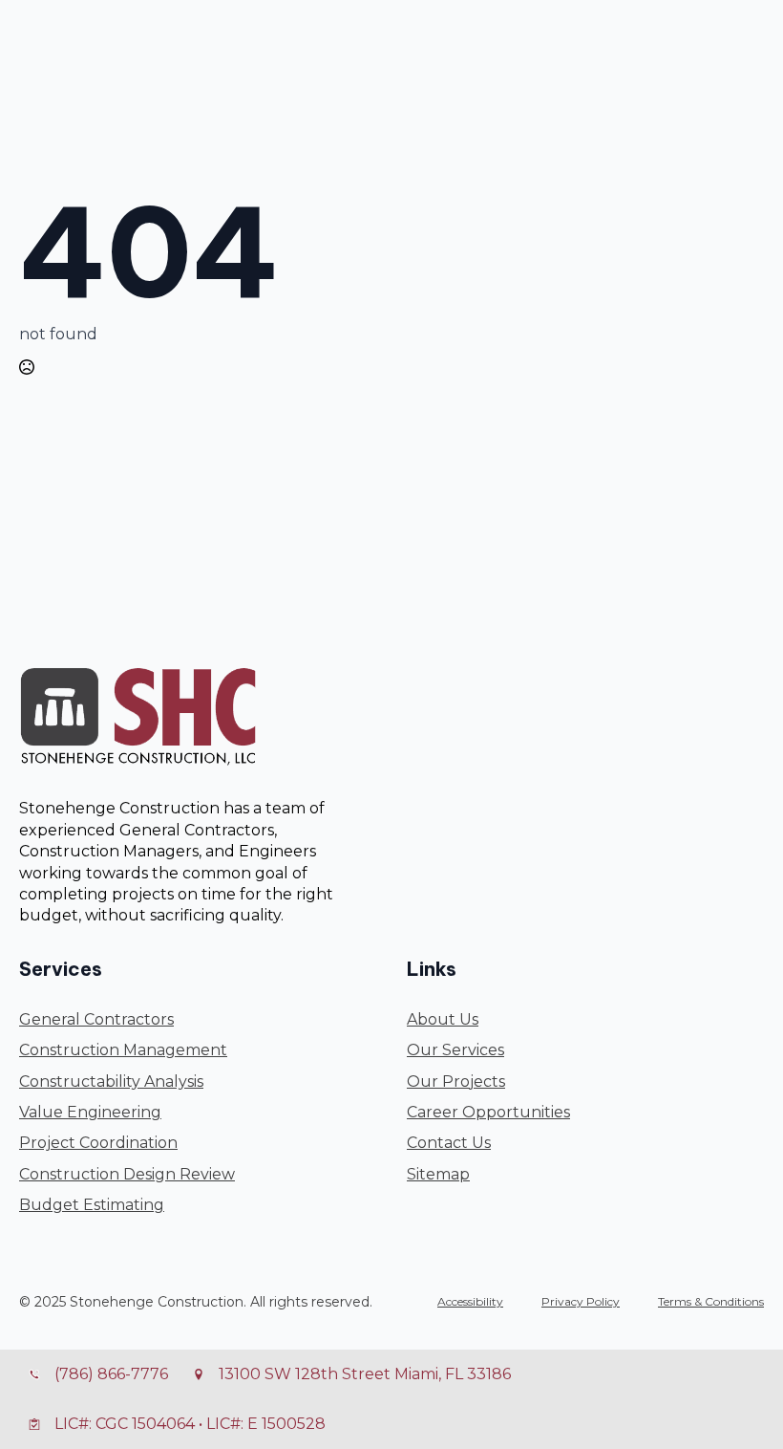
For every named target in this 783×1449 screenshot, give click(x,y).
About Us (442, 1019)
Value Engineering (90, 1112)
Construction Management (123, 1050)
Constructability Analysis (111, 1081)
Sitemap (438, 1174)
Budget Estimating (91, 1205)
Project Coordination (98, 1143)
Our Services (455, 1050)
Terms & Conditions (711, 1301)
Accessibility (470, 1301)
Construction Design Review (127, 1174)
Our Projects (456, 1081)
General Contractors (96, 1019)
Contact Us (449, 1143)
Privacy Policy (580, 1301)
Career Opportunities (488, 1112)
